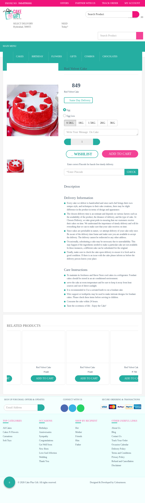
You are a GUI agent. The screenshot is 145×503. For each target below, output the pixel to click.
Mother (78, 432)
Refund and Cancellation (122, 461)
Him (77, 440)
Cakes (20, 56)
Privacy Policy (118, 457)
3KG (112, 122)
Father (78, 444)
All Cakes (7, 428)
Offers (64, 3)
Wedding (43, 457)
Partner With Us (85, 3)
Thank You (44, 461)
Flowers (56, 56)
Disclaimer (116, 465)
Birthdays (43, 428)
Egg (68, 110)
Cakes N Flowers (11, 432)
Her (77, 428)
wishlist (83, 154)
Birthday (38, 56)
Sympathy (43, 436)
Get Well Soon (45, 444)
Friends (78, 436)
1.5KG (91, 122)
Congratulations (46, 440)
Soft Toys (7, 440)
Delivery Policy (119, 448)
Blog (114, 432)
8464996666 (25, 3)
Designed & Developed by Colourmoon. (108, 482)
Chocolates (110, 56)
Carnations (7, 436)
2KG (102, 122)
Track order (109, 3)
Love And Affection (48, 453)
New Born (44, 448)
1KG (80, 122)
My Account (132, 3)
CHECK (131, 172)
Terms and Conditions (121, 453)
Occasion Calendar (120, 444)
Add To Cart (120, 154)
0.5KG (70, 122)
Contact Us (117, 436)
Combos (90, 56)
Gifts (73, 56)
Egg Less (70, 116)
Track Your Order (120, 440)
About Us (116, 428)
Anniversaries (45, 432)
